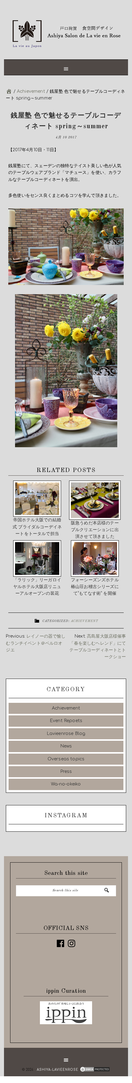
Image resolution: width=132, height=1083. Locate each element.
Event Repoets (66, 718)
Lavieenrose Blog (66, 731)
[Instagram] (71, 941)
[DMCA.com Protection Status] (94, 1067)
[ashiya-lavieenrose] (9, 91)
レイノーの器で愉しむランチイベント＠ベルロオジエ (35, 640)
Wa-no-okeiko (66, 781)
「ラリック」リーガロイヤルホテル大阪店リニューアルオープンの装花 (37, 584)
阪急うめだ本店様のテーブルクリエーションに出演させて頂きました (95, 530)
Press (66, 768)
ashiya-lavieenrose (66, 32)
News (66, 743)
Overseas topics (66, 756)
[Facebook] (60, 941)
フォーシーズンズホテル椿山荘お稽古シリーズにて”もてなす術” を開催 (95, 584)
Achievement (84, 618)
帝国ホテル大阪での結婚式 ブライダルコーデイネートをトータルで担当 (37, 524)
